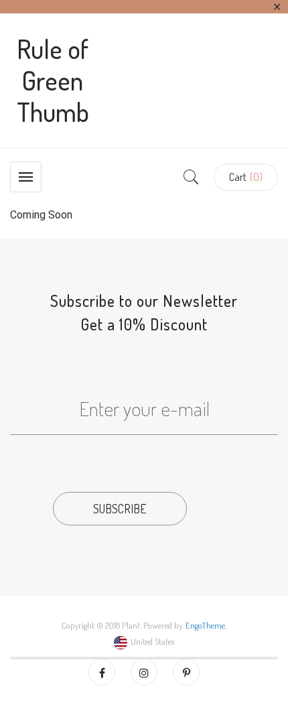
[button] (246, 177)
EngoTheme (205, 625)
